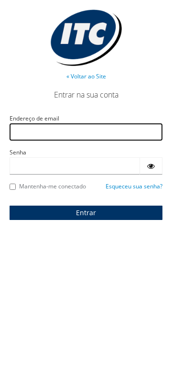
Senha (18, 152)
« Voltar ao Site (86, 76)
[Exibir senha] (151, 166)
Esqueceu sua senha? (134, 186)
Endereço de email (34, 118)
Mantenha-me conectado (52, 186)
